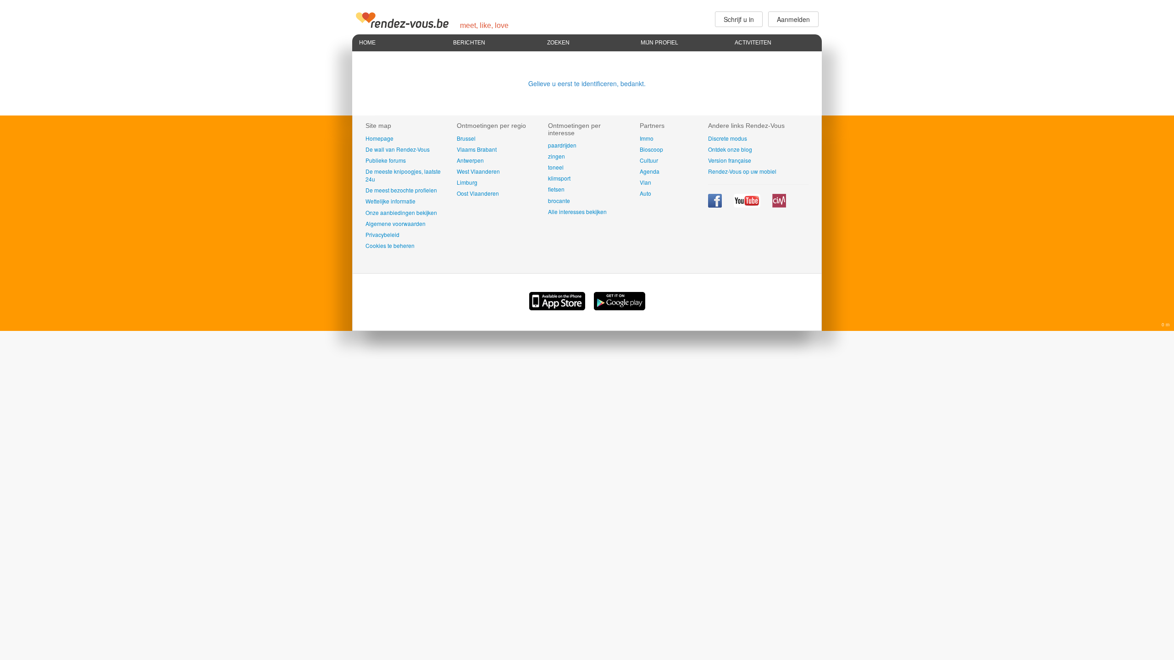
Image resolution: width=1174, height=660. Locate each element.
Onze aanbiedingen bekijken (401, 212)
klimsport (559, 178)
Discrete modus (727, 138)
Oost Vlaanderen (478, 193)
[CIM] (779, 205)
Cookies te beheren (390, 245)
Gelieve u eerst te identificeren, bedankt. (587, 83)
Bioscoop (651, 149)
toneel (556, 167)
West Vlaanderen (478, 171)
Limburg (467, 182)
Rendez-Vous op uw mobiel (742, 171)
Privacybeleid (382, 234)
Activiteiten (753, 42)
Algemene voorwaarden (395, 223)
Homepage (379, 138)
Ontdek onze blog (730, 149)
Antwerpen (470, 160)
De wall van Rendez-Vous (397, 149)
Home (367, 42)
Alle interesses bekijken (577, 211)
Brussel (466, 138)
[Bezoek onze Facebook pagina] (715, 205)
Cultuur (649, 160)
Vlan (645, 182)
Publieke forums (385, 160)
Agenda (649, 171)
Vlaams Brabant (477, 149)
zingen (556, 156)
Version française (729, 160)
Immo (646, 138)
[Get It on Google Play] (619, 307)
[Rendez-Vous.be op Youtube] (748, 205)
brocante (559, 200)
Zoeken (558, 42)
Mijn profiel (659, 42)
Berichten (469, 42)
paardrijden (562, 145)
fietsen (556, 189)
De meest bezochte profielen (401, 190)
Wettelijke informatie (390, 201)
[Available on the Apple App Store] (558, 307)
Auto (645, 193)
